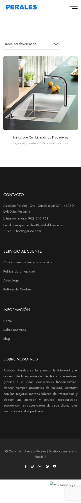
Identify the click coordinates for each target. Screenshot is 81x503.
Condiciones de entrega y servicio (28, 262)
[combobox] (31, 44)
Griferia (44, 143)
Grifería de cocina (58, 143)
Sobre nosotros (14, 329)
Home (7, 320)
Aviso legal (11, 280)
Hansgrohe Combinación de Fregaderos (40, 137)
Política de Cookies (17, 289)
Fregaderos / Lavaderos (25, 143)
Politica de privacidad (19, 271)
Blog (6, 338)
